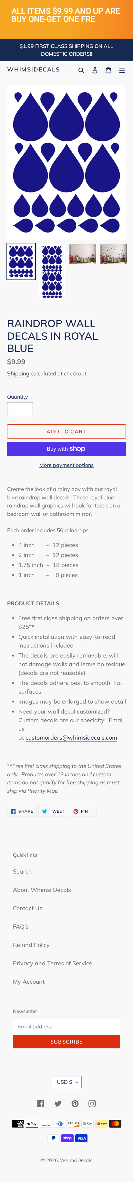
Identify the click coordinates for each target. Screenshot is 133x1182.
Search (22, 871)
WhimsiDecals (33, 69)
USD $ (64, 1082)
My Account (29, 981)
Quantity (17, 396)
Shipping (18, 373)
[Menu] (122, 69)
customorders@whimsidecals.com (71, 737)
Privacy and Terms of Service (52, 963)
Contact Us (27, 908)
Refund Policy (31, 945)
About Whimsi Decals (42, 890)
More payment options (66, 465)
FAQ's (21, 926)
